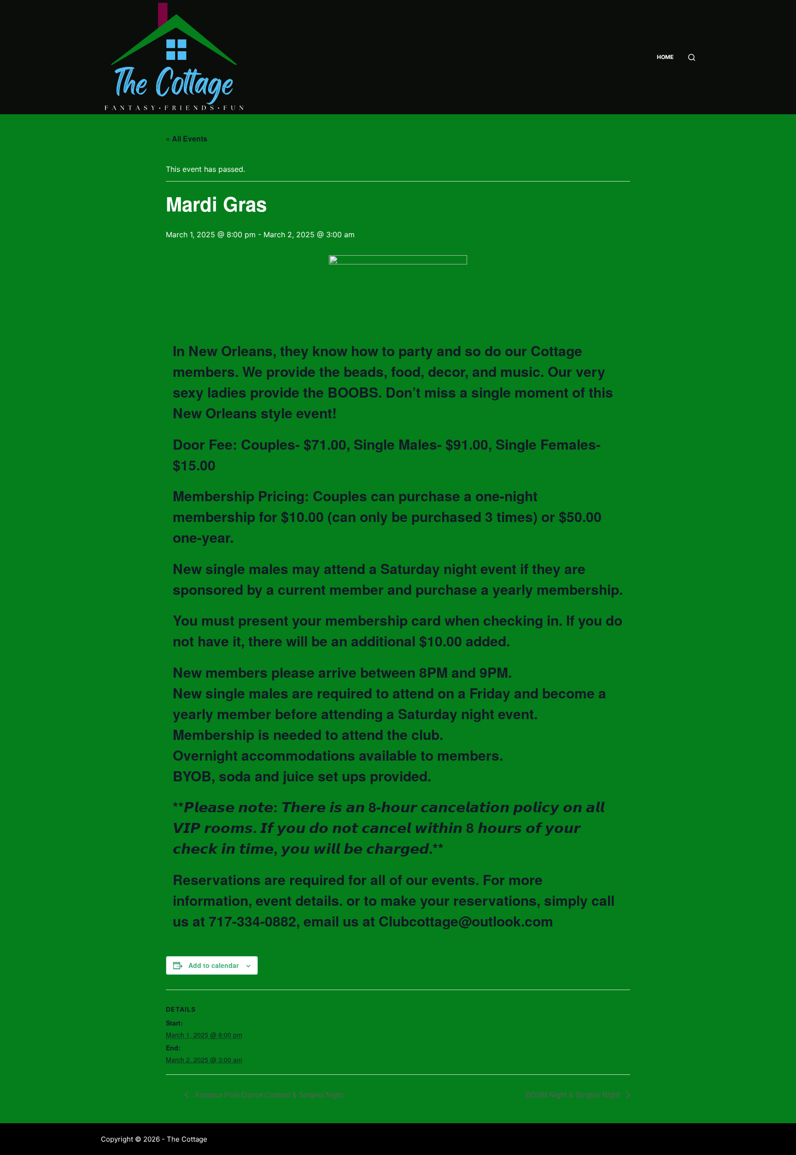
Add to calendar (213, 965)
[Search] (691, 57)
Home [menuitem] (665, 56)
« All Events (186, 138)
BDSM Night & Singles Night (573, 1094)
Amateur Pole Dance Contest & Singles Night (268, 1094)
